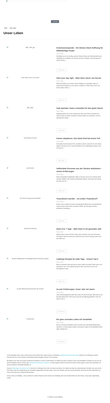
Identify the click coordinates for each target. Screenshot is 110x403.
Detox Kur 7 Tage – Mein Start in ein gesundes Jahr (78, 229)
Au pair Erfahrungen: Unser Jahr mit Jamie (75, 289)
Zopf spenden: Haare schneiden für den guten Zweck (79, 108)
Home (5, 28)
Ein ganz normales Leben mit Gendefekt (74, 319)
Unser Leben (59, 53)
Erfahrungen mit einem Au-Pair (21, 368)
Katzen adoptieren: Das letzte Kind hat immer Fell (78, 138)
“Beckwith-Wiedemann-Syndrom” (40, 362)
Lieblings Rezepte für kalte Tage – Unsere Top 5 (77, 259)
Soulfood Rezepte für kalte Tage (69, 355)
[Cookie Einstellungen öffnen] (4, 399)
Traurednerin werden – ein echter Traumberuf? (77, 199)
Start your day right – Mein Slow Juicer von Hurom (78, 78)
